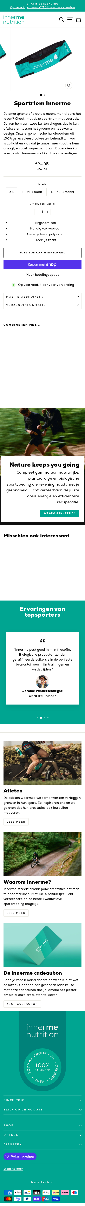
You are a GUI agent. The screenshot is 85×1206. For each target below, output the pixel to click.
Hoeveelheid (43, 204)
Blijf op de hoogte (23, 1109)
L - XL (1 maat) (62, 192)
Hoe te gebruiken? (25, 296)
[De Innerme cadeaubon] (42, 945)
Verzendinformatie (26, 305)
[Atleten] (42, 763)
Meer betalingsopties (42, 275)
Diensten (13, 1144)
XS (11, 192)
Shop (9, 1125)
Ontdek (11, 1135)
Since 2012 (14, 1100)
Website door (13, 1169)
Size (42, 184)
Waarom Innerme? (60, 513)
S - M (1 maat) (32, 192)
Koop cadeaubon (22, 1004)
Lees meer (16, 821)
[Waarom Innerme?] (42, 854)
